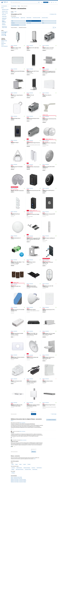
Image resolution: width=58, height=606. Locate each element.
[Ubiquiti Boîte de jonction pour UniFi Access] (33, 183)
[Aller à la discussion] (33, 425)
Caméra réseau (4, 16)
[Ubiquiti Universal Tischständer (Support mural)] (18, 160)
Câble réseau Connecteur (15, 17)
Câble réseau (4, 14)
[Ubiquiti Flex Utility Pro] (49, 88)
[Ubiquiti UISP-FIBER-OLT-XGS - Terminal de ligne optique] (18, 398)
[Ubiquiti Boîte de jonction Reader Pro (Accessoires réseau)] (33, 207)
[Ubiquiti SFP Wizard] (18, 136)
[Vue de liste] (55, 27)
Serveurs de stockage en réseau (4, 27)
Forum (12, 420)
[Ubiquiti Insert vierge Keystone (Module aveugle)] (18, 88)
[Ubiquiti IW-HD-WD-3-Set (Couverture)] (18, 279)
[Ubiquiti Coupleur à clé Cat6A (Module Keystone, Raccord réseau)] (49, 40)
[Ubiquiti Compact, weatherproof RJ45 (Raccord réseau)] (49, 231)
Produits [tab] (12, 11)
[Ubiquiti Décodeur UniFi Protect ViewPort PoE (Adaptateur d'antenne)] (33, 64)
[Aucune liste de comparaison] (51, 2)
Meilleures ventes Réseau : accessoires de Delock (18, 479)
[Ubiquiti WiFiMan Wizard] (18, 112)
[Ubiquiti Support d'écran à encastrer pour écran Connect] (18, 350)
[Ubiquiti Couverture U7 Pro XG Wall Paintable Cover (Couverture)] (18, 303)
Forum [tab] (15, 11)
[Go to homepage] (4, 2)
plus (34, 458)
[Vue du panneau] (54, 27)
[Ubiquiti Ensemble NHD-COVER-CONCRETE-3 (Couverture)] (49, 160)
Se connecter (46, 2)
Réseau (2, 7)
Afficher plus (33, 451)
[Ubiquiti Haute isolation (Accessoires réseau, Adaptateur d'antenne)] (33, 303)
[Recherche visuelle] (39, 2)
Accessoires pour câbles (36, 17)
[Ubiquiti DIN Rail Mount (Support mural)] (18, 207)
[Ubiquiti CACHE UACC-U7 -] (18, 231)
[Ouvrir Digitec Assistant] (49, 2)
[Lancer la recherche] (12, 2)
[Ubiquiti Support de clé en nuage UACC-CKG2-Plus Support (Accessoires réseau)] (49, 326)
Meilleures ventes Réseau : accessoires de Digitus (18, 481)
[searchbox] (17, 25)
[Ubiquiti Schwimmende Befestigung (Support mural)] (18, 64)
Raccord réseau (29, 17)
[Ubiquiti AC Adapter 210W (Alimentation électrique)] (18, 40)
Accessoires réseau (45, 17)
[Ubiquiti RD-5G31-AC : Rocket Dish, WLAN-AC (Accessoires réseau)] (49, 136)
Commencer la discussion (52, 419)
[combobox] (15, 27)
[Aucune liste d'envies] (53, 2)
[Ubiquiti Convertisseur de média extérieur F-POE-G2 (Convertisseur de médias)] (18, 326)
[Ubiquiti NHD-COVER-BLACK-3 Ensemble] (49, 183)
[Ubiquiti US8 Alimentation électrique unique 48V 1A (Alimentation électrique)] (33, 374)
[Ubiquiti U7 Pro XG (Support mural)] (33, 88)
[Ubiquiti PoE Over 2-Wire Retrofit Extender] (33, 160)
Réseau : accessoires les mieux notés (16, 478)
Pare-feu (2, 42)
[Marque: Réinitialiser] (40, 21)
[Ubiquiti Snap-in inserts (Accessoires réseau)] (33, 255)
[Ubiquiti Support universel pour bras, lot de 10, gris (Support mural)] (49, 112)
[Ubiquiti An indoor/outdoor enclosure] (49, 374)
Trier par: (12, 27)
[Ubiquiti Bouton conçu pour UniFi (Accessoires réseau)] (49, 207)
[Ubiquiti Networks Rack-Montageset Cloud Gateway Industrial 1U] (33, 279)
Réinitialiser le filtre (53, 14)
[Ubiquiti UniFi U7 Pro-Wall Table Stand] (33, 40)
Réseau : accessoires (4, 21)
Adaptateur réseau (5, 11)
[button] (24, 45)
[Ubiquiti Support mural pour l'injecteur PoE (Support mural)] (49, 255)
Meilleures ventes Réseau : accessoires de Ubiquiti (18, 480)
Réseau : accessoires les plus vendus (16, 477)
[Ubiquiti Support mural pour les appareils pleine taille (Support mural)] (49, 350)
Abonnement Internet (5, 9)
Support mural (23, 17)
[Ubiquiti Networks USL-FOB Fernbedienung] (49, 279)
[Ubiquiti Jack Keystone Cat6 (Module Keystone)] (18, 374)
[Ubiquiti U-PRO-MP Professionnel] (18, 183)
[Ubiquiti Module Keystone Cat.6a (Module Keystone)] (33, 112)
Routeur (2, 44)
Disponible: (20, 27)
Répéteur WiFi (3, 43)
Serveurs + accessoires (4, 24)
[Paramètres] (42, 2)
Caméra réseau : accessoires (4, 19)
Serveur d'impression (4, 46)
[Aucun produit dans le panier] (55, 2)
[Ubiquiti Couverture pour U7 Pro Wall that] (49, 303)
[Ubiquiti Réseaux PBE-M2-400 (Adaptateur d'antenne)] (33, 350)
